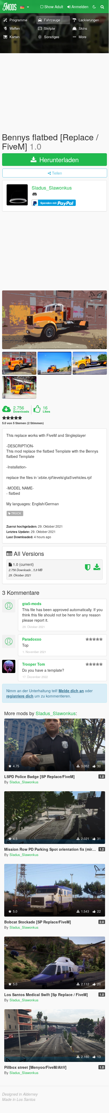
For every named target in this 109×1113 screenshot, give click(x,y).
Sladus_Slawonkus (52, 187)
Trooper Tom (33, 664)
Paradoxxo (31, 639)
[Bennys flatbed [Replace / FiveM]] (54, 319)
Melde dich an (71, 690)
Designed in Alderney (20, 1094)
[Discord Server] (34, 193)
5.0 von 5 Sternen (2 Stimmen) (23, 423)
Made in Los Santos (18, 1099)
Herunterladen (58, 159)
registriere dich (20, 696)
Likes (46, 411)
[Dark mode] (94, 6)
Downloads (21, 411)
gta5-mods (31, 603)
